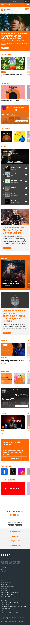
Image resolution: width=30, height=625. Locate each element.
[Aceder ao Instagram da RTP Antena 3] (21, 471)
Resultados (19, 161)
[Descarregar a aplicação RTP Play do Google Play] (18, 525)
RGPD (2, 610)
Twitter (6, 562)
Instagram (10, 562)
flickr (18, 562)
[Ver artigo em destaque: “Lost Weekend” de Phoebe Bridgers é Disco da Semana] (15, 216)
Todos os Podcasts (21, 121)
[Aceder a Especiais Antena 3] (6, 136)
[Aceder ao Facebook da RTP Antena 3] (4, 471)
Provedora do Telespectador (9, 593)
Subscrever (14, 458)
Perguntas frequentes (7, 587)
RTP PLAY (3, 579)
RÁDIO (2, 573)
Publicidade (9, 618)
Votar (11, 161)
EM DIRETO (3, 581)
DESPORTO (3, 569)
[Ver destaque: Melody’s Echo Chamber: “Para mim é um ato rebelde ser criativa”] (15, 22)
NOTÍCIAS (3, 567)
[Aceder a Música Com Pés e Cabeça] (13, 92)
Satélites (3, 599)
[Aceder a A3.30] (19, 378)
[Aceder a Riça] (13, 422)
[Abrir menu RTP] (15, 1)
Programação (15, 545)
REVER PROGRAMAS (6, 583)
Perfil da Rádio (15, 532)
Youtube (14, 562)
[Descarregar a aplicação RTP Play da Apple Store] (11, 525)
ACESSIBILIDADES (5, 597)
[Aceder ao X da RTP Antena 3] (13, 471)
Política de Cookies (16, 617)
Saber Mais (4, 47)
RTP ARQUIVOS (4, 575)
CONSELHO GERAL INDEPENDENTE (9, 602)
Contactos (15, 536)
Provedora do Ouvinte (7, 595)
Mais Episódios (23, 110)
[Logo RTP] (8, 555)
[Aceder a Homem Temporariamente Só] (19, 136)
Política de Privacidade (6, 617)
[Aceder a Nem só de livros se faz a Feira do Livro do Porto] (13, 63)
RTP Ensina (4, 577)
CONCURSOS (4, 585)
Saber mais (6, 248)
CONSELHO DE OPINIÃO (6, 604)
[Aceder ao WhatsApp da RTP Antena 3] (18, 515)
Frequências (15, 541)
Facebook (2, 562)
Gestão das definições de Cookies (10, 612)
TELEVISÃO (3, 571)
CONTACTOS (4, 591)
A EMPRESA (4, 600)
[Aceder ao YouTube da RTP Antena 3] (14, 515)
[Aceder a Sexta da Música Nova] (6, 378)
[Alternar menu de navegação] (28, 5)
